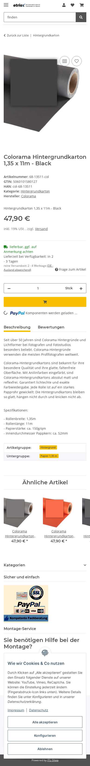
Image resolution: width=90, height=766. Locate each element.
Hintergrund (48, 447)
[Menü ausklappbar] (6, 3)
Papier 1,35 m (49, 456)
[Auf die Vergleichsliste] (65, 61)
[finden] (81, 17)
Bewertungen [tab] (51, 327)
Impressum (16, 710)
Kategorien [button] (14, 565)
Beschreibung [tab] (17, 327)
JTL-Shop (52, 760)
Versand (41, 229)
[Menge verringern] (9, 288)
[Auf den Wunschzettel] (77, 61)
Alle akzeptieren (45, 722)
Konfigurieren (45, 735)
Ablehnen (45, 749)
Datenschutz (38, 710)
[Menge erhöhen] (81, 288)
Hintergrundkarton (35, 191)
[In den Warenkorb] (7, 49)
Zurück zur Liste (18, 35)
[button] (64, 5)
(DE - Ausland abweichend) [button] (28, 268)
